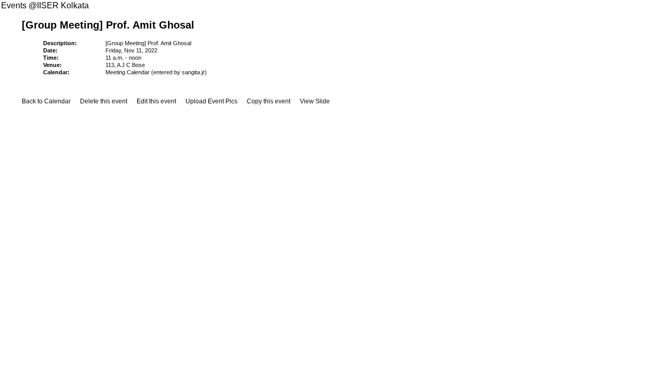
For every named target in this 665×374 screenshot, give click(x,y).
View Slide (315, 101)
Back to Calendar (46, 101)
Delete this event (103, 101)
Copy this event (268, 101)
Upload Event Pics (211, 101)
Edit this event (156, 101)
